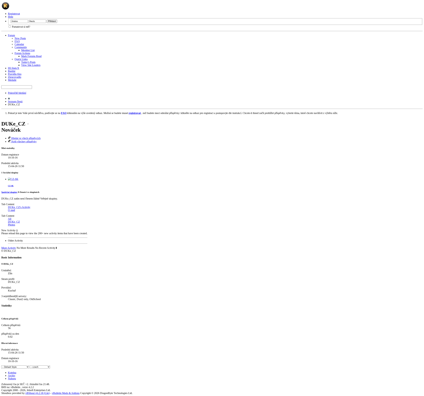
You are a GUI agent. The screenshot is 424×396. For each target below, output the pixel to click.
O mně (11, 210)
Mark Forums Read (31, 56)
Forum (11, 35)
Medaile (12, 80)
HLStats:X (13, 68)
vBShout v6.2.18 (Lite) (37, 393)
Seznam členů (15, 101)
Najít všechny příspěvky (24, 141)
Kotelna (12, 372)
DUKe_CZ (14, 221)
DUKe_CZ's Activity (19, 207)
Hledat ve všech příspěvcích (26, 138)
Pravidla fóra (14, 74)
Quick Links (21, 59)
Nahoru (12, 378)
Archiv (11, 375)
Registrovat (14, 13)
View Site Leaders (30, 65)
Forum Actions (22, 53)
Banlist (11, 71)
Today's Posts (28, 62)
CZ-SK (11, 186)
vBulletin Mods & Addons (66, 393)
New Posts (20, 38)
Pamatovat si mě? (20, 26)
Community (21, 47)
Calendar (19, 44)
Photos (11, 224)
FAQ (17, 41)
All (9, 218)
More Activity (8, 247)
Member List (28, 50)
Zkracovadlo (14, 77)
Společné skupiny (9, 192)
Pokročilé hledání (17, 92)
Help (10, 16)
